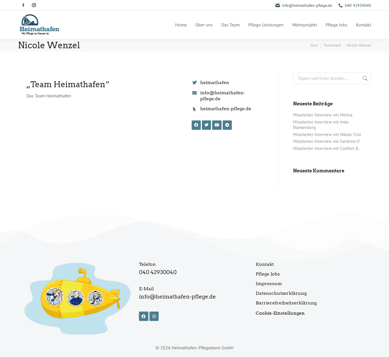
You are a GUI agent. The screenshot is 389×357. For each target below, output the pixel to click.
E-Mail (146, 288)
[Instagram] (154, 316)
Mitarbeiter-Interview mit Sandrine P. (326, 141)
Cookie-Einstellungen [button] (280, 313)
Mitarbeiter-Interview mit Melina (322, 115)
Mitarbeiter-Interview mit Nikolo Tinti (327, 134)
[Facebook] (143, 316)
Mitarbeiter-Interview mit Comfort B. (326, 148)
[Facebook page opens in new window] (23, 5)
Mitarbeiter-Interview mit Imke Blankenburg (321, 124)
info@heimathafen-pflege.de (307, 5)
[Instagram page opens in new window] (33, 5)
